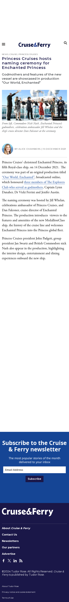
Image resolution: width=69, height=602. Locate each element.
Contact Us (9, 534)
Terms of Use (7, 598)
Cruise (13, 54)
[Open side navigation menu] (3, 44)
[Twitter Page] (9, 560)
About (16, 528)
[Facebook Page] (3, 560)
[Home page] (34, 45)
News (5, 54)
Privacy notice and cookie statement (18, 592)
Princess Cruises (28, 54)
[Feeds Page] (20, 560)
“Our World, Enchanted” (18, 177)
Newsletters (10, 541)
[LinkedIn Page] (15, 560)
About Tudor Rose (10, 586)
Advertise (8, 553)
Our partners (11, 547)
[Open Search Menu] (65, 43)
